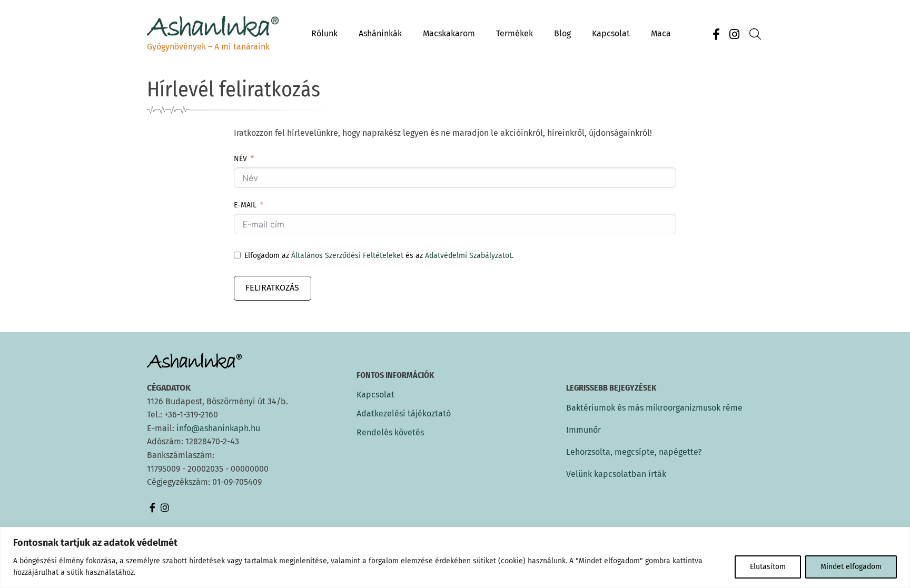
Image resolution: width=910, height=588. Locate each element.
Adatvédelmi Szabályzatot (468, 255)
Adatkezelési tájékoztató (404, 414)
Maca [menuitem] (661, 33)
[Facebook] (716, 34)
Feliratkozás (272, 288)
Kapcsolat (375, 395)
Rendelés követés (390, 432)
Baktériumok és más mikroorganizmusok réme (654, 408)
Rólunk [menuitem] (324, 33)
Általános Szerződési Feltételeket (347, 255)
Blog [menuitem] (562, 33)
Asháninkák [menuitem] (380, 33)
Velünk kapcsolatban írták (616, 474)
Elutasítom (768, 566)
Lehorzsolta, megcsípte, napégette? (633, 452)
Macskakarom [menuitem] (449, 33)
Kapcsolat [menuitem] (611, 33)
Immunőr (583, 430)
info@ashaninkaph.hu (218, 428)
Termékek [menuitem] (514, 33)
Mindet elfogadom (851, 566)
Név (240, 158)
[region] (455, 557)
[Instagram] (734, 34)
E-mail (245, 205)
